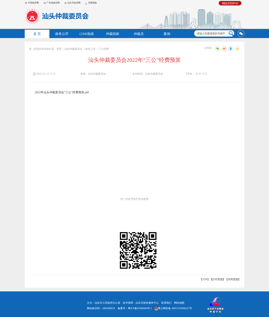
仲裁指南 (112, 34)
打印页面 (217, 279)
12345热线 (86, 34)
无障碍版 (92, 2)
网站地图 (179, 302)
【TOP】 (205, 279)
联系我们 (166, 302)
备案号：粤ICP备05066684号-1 (135, 308)
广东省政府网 (53, 2)
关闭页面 (233, 279)
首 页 (37, 34)
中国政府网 (33, 2)
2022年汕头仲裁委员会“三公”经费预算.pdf (62, 92)
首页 (58, 49)
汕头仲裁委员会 (73, 49)
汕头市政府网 (74, 2)
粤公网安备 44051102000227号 (175, 308)
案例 (167, 34)
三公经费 (103, 49)
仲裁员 (139, 34)
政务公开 (61, 34)
